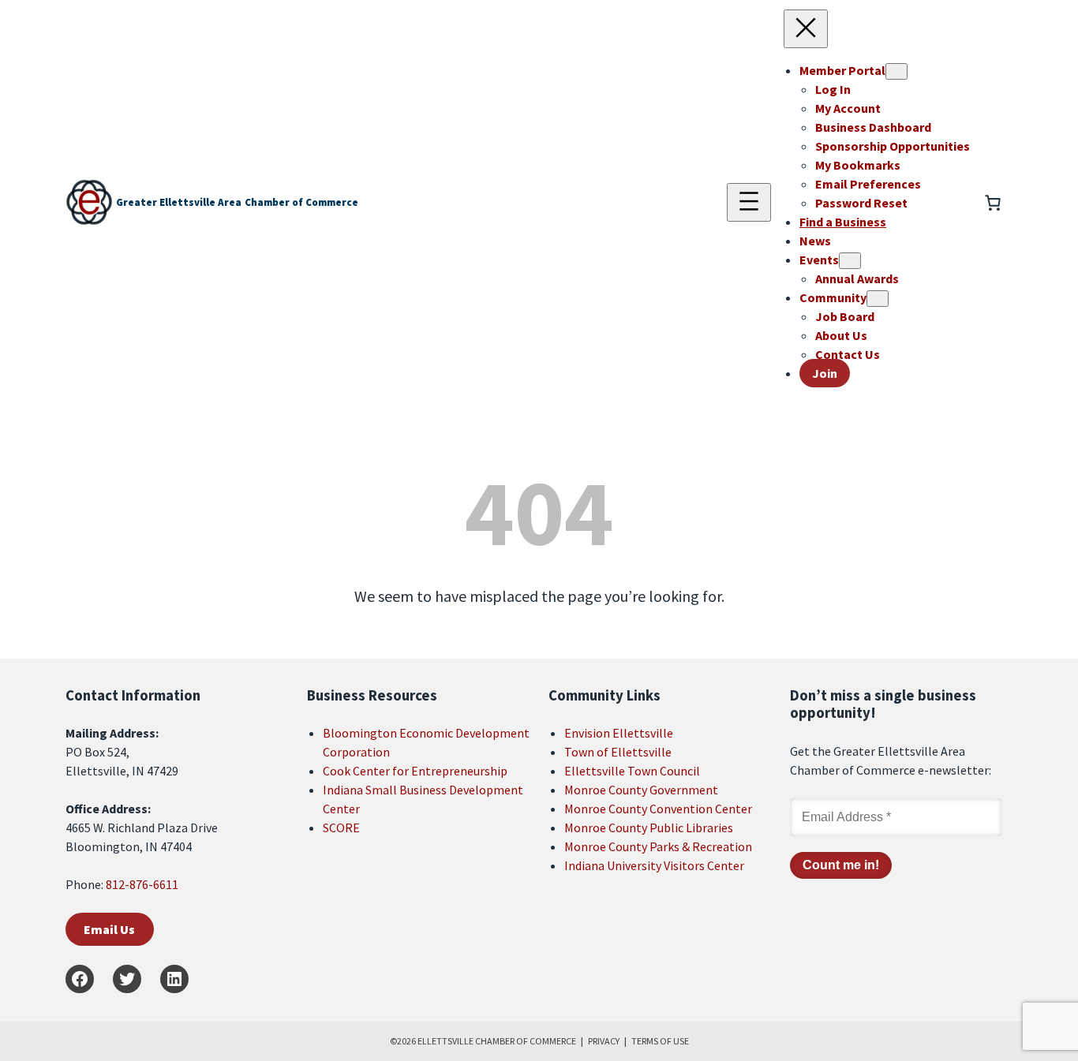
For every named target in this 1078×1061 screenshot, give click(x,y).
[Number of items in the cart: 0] (992, 202)
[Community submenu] (878, 298)
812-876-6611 (142, 884)
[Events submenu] (850, 260)
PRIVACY (603, 1041)
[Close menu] (806, 28)
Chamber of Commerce (301, 202)
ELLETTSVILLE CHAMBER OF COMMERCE (496, 1041)
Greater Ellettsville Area (178, 202)
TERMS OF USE (660, 1041)
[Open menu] (749, 202)
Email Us (109, 929)
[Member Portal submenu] (896, 71)
